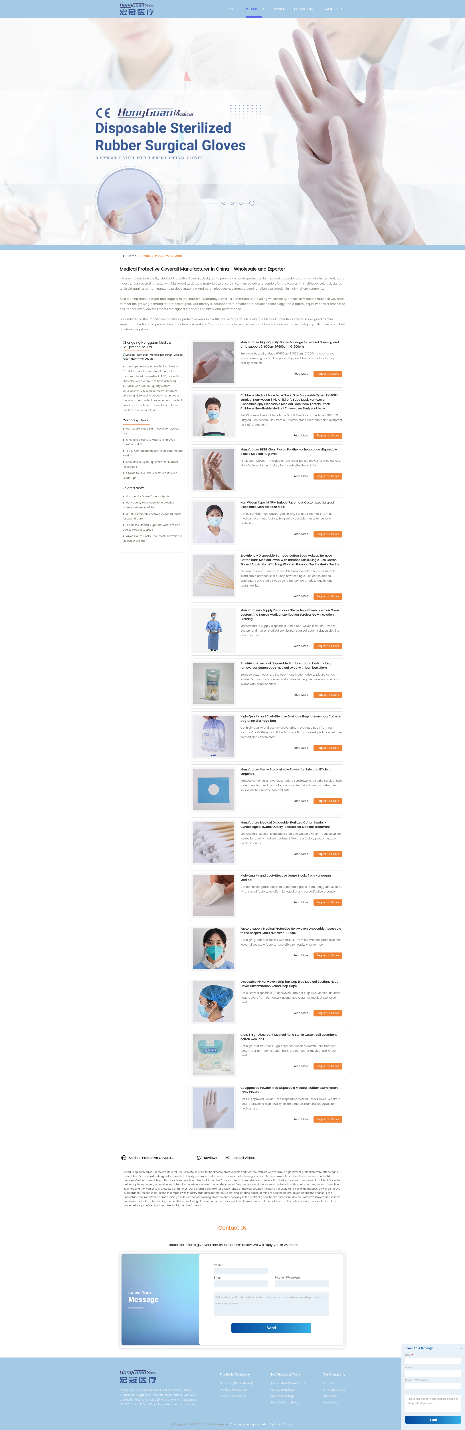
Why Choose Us (334, 1389)
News (278, 9)
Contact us (303, 9)
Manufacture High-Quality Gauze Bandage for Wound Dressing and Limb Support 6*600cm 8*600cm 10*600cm (289, 344)
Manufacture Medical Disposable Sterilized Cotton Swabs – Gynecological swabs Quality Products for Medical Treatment (285, 824)
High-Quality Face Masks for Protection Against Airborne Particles (148, 505)
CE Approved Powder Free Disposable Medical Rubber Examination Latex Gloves (289, 1090)
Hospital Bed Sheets (285, 1402)
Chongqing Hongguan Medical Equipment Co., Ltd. (262, 1424)
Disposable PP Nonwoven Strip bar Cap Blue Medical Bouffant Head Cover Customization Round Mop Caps (289, 983)
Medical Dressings (233, 1396)
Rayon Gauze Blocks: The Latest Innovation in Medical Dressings (152, 538)
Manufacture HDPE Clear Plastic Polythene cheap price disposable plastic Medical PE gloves (288, 451)
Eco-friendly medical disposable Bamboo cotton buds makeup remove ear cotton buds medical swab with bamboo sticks (286, 665)
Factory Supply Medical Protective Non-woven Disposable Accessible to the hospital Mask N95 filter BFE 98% (290, 930)
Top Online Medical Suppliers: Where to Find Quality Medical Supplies (151, 527)
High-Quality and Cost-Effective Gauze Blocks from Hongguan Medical (285, 877)
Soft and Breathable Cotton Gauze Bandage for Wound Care (152, 516)
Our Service (331, 1402)
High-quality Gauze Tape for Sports (147, 496)
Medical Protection (233, 1389)
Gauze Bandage (283, 1389)
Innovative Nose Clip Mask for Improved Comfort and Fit (149, 442)
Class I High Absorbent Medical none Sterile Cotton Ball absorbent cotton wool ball (288, 1037)
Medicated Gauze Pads (288, 1383)
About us (332, 9)
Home (229, 9)
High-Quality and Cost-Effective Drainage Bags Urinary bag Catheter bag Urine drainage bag (290, 718)
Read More (301, 374)
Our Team (330, 1396)
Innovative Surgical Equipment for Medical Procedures (150, 464)
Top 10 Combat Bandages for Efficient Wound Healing (153, 453)
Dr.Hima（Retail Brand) (237, 1383)
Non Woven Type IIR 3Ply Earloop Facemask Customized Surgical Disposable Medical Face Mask (287, 504)
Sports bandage (283, 1396)
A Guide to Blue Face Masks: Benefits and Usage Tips (150, 475)
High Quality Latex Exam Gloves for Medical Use (151, 431)
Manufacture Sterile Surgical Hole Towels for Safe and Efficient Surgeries (285, 771)
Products (253, 9)
